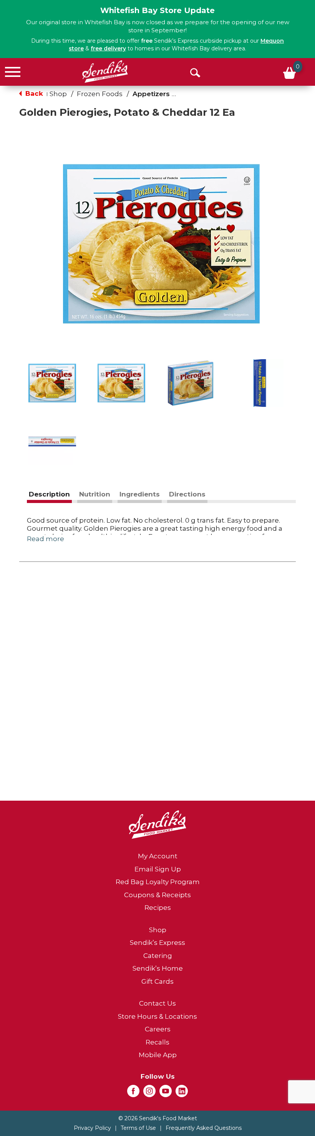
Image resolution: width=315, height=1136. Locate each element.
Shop (58, 94)
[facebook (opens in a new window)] (133, 1093)
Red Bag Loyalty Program (158, 882)
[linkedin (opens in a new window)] (182, 1093)
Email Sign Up (157, 869)
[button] (52, 383)
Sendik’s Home (158, 968)
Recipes (157, 907)
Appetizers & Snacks (167, 94)
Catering (157, 955)
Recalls (157, 1042)
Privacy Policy (92, 1127)
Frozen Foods (100, 94)
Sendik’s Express (157, 942)
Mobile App (158, 1055)
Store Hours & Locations (157, 1016)
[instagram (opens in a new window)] (149, 1093)
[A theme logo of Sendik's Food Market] (105, 71)
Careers (158, 1029)
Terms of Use (138, 1127)
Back (33, 93)
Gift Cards (157, 981)
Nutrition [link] (94, 494)
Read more (45, 539)
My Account (157, 856)
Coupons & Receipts (157, 895)
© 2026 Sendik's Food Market (157, 1118)
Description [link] (49, 494)
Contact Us (157, 1003)
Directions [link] (187, 494)
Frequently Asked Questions (204, 1127)
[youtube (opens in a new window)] (165, 1093)
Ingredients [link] (139, 494)
